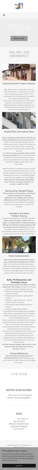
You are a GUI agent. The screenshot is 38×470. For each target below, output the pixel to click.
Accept (19, 465)
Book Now (19, 38)
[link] (19, 6)
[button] (4, 15)
